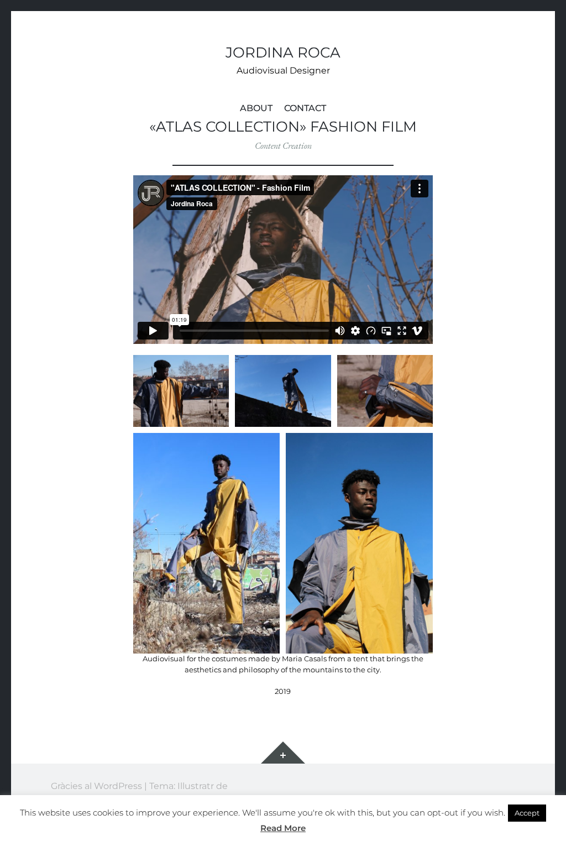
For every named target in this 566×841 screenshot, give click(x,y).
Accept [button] (527, 812)
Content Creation (283, 146)
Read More (283, 828)
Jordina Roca (283, 52)
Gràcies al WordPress (96, 785)
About (256, 107)
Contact (305, 107)
